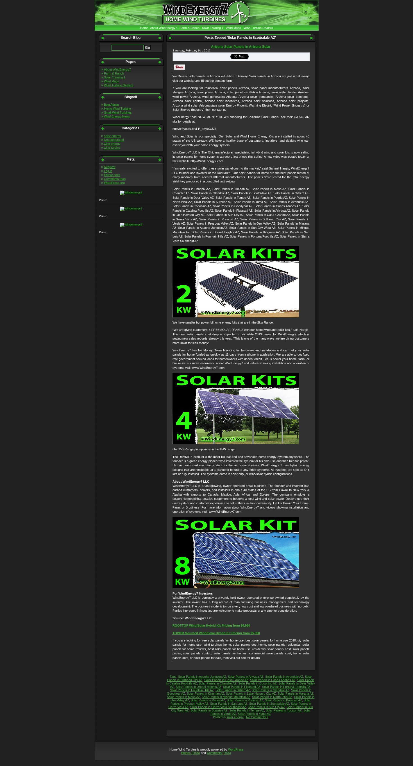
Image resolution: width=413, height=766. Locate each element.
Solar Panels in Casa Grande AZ (226, 680)
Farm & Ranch (189, 28)
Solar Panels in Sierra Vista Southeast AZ (218, 707)
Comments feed (115, 178)
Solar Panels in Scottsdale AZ (269, 703)
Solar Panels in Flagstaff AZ (241, 686)
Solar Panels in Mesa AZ (183, 697)
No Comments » (257, 717)
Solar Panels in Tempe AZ (246, 710)
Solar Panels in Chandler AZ (218, 683)
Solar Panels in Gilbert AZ (232, 690)
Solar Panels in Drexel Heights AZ (198, 686)
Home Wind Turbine (117, 108)
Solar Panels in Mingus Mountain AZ (226, 697)
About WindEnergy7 (163, 28)
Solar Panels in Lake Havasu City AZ (251, 693)
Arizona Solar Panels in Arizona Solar (241, 47)
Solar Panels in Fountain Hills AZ (192, 690)
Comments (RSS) (219, 752)
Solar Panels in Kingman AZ (205, 693)
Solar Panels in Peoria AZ (208, 700)
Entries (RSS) (190, 752)
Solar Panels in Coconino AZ (257, 683)
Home (144, 28)
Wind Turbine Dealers (258, 28)
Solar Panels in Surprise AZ (209, 710)
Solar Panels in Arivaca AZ (246, 676)
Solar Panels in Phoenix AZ (245, 700)
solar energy (112, 135)
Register (109, 167)
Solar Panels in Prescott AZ (283, 700)
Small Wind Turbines (118, 112)
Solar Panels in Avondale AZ (284, 676)
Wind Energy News (117, 116)
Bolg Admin (111, 104)
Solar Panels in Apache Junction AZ (202, 676)
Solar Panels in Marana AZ (296, 693)
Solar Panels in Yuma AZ (254, 713)
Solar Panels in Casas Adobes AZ (273, 680)
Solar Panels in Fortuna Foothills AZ (286, 686)
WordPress (236, 749)
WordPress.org (114, 182)
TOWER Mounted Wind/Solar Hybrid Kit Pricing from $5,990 (216, 633)
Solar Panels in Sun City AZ (266, 707)
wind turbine (112, 147)
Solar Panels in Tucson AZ (284, 710)
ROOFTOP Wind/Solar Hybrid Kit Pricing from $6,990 (211, 625)
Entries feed (112, 175)
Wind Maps (233, 28)
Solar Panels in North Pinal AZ (272, 697)
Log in (108, 171)
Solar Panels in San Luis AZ (229, 703)
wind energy (112, 143)
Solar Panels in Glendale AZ (270, 690)
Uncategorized (114, 139)
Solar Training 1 (212, 28)
